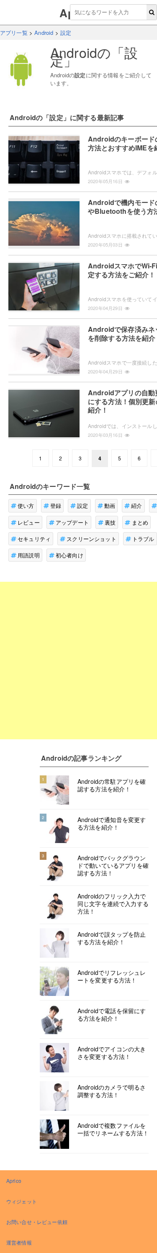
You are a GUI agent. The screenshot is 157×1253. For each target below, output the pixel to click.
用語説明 (29, 555)
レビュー (29, 522)
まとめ (140, 522)
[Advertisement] (78, 660)
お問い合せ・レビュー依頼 (36, 1221)
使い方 (26, 506)
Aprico (13, 1180)
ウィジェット (21, 1201)
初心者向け (69, 555)
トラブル (143, 539)
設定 (82, 506)
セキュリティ (34, 539)
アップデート (72, 522)
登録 (55, 506)
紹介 (136, 506)
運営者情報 (19, 1242)
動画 (109, 506)
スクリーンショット (91, 539)
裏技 (110, 522)
